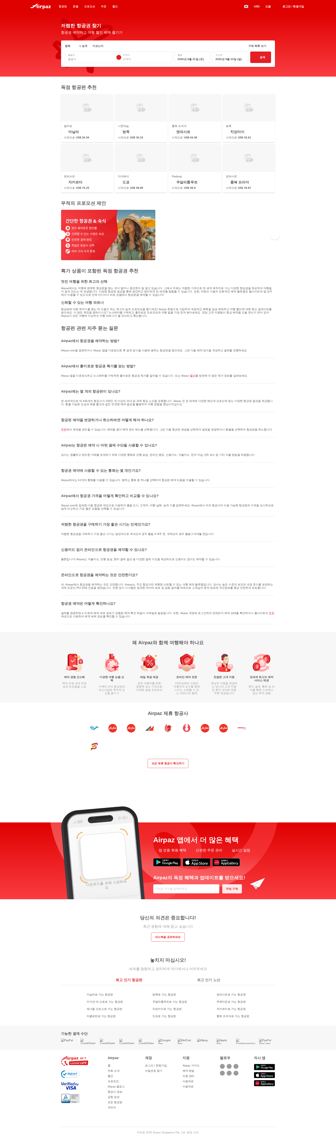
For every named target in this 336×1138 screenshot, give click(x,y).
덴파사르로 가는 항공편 (231, 994)
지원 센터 (188, 1076)
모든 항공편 (115, 1102)
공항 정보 (114, 1097)
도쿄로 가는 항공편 (164, 1016)
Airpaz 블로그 (116, 1086)
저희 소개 (114, 1070)
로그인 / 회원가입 (156, 1065)
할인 (192, 375)
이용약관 (188, 1081)
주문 (63, 429)
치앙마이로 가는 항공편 (167, 1008)
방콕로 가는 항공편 (164, 994)
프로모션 (113, 1081)
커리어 (112, 1107)
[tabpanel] (168, 1001)
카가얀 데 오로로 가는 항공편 (105, 1001)
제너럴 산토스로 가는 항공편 (104, 1008)
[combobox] (91, 59)
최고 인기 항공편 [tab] (129, 980)
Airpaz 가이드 (191, 1065)
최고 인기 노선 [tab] (208, 980)
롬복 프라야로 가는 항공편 (233, 1016)
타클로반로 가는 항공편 (101, 1016)
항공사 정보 (115, 1091)
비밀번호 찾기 (153, 1070)
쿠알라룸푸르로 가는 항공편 (169, 1001)
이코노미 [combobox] (98, 45)
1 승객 (83, 45)
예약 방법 (188, 1070)
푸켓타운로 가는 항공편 (231, 1001)
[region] (168, 235)
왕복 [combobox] (67, 45)
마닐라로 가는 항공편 (100, 994)
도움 (268, 6)
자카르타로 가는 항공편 (231, 1008)
